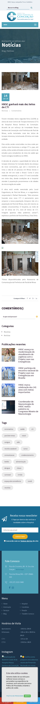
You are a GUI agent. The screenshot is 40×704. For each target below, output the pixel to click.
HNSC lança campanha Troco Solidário (20, 2)
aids (18, 442)
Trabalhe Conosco (28, 614)
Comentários (16, 111)
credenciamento (27, 455)
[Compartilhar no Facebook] (27, 298)
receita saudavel (10, 449)
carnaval (7, 475)
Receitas (7, 332)
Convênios (25, 607)
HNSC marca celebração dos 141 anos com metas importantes (27, 388)
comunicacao (9, 455)
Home (5, 604)
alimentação (21, 461)
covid (30, 481)
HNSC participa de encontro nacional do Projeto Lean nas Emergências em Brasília (28, 373)
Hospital (24, 604)
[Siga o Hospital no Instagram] (13, 588)
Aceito (27, 696)
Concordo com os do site (21, 541)
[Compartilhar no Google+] (33, 298)
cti (32, 429)
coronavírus (8, 429)
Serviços (6, 610)
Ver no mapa (20, 569)
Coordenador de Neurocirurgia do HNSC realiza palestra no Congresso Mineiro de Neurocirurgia (28, 407)
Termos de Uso (26, 541)
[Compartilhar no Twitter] (30, 298)
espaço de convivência (12, 481)
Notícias (5, 111)
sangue (7, 442)
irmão (20, 475)
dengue (7, 468)
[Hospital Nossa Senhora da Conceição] (20, 16)
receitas (7, 488)
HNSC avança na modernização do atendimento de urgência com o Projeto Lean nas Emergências (26, 355)
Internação (7, 607)
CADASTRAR (20, 537)
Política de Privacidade (14, 696)
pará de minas (9, 435)
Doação (24, 610)
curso (25, 449)
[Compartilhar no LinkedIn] (36, 298)
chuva (19, 468)
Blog (5, 614)
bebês (6, 461)
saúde (22, 429)
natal (24, 435)
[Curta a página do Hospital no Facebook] (9, 588)
